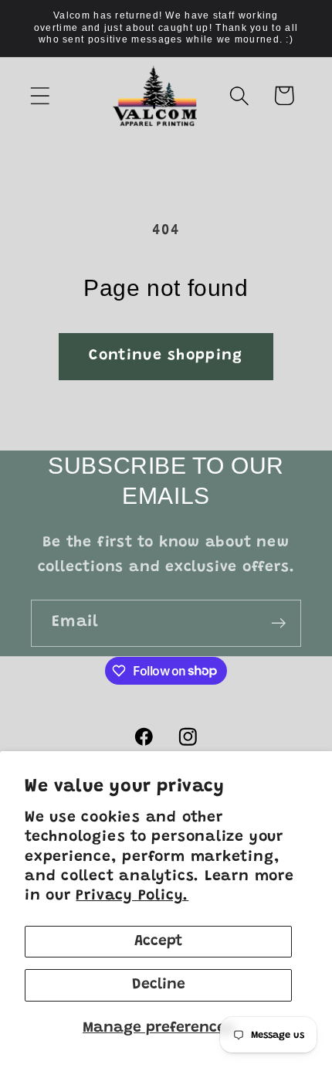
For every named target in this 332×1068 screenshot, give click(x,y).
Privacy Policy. (132, 896)
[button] (40, 95)
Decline (158, 985)
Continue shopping (165, 356)
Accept (158, 941)
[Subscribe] (278, 623)
